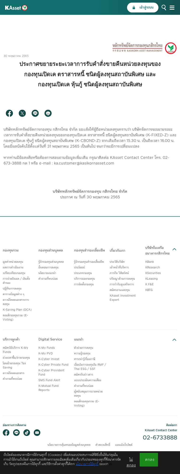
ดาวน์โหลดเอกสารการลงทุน (16, 302)
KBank (149, 262)
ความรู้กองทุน (82, 354)
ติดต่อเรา (171, 425)
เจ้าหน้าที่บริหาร (119, 268)
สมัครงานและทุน (120, 290)
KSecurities (153, 273)
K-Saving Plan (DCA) (17, 310)
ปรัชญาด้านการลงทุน (122, 279)
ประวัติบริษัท (117, 262)
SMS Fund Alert (49, 380)
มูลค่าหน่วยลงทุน (13, 262)
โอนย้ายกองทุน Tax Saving (14, 365)
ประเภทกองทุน (83, 273)
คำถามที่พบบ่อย (48, 279)
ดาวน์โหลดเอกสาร (13, 373)
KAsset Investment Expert (123, 298)
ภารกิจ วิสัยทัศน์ (119, 273)
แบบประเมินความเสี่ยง (87, 380)
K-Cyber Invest (48, 359)
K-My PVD (45, 354)
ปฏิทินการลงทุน (12, 289)
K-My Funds (46, 348)
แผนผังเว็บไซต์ (123, 445)
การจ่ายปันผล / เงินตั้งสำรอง (16, 281)
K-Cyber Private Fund (53, 365)
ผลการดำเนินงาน (13, 268)
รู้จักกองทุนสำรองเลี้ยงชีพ (89, 262)
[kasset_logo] (16, 7)
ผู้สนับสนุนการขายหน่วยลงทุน (88, 394)
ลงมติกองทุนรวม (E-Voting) (15, 317)
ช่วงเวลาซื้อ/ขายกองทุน (16, 358)
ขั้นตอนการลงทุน (48, 268)
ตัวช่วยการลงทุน (83, 348)
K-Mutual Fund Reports (48, 388)
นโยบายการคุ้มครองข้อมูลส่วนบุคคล (69, 445)
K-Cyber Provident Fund (51, 372)
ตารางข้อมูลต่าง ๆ (13, 294)
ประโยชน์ (79, 268)
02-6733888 (160, 438)
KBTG (149, 290)
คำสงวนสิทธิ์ (102, 445)
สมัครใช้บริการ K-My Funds (15, 350)
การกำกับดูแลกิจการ (122, 284)
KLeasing (151, 279)
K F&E (149, 284)
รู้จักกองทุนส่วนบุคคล (51, 262)
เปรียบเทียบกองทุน (14, 273)
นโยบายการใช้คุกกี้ (87, 464)
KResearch (152, 268)
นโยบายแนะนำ (47, 273)
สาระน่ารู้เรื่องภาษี (84, 359)
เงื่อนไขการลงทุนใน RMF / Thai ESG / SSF (90, 367)
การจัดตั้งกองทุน (84, 284)
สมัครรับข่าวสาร (83, 375)
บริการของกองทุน (84, 279)
